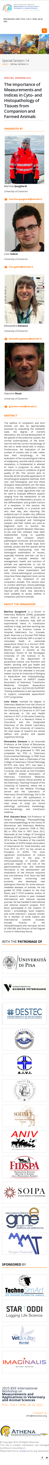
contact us (24, 1450)
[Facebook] (42, 1458)
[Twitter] (47, 1458)
